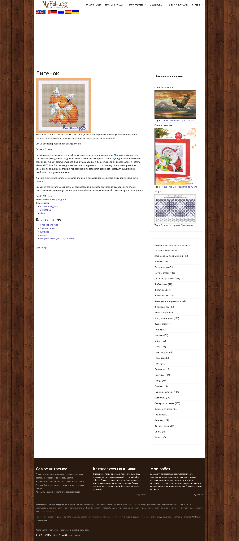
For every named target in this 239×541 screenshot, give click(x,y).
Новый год (166, 187)
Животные (45, 210)
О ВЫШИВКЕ (156, 4)
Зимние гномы (48, 228)
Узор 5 (157, 191)
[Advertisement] (119, 35)
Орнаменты (187, 225)
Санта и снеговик (163, 125)
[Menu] (37, 5)
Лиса (42, 213)
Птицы (164, 120)
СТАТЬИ (196, 4)
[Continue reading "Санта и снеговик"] (176, 156)
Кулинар (44, 231)
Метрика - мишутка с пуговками (57, 238)
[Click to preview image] (91, 105)
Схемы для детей (57, 199)
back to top (41, 247)
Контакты (53, 530)
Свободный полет (163, 87)
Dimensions (174, 120)
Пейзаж (191, 120)
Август (43, 235)
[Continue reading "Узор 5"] (176, 209)
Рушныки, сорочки (170, 225)
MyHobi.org (197, 517)
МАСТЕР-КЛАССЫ (114, 4)
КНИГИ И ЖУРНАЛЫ (178, 4)
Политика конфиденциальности (74, 530)
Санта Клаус (190, 187)
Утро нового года (49, 225)
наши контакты (47, 511)
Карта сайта (41, 530)
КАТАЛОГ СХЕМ (93, 4)
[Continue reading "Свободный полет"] (176, 104)
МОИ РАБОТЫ (136, 4)
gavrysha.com (75, 535)
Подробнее (141, 495)
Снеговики (178, 187)
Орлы (183, 120)
